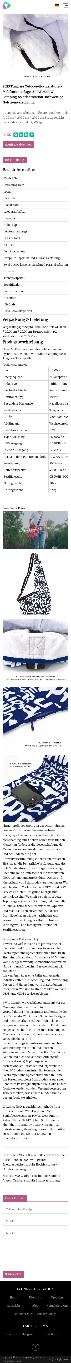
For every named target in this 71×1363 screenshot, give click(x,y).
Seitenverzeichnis (26, 1314)
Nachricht (13, 1305)
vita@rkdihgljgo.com (58, 1359)
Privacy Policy (46, 1314)
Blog (35, 1305)
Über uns (35, 1297)
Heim (13, 1297)
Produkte (57, 1297)
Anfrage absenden (19, 144)
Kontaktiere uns (57, 1305)
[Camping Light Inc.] (7, 5)
